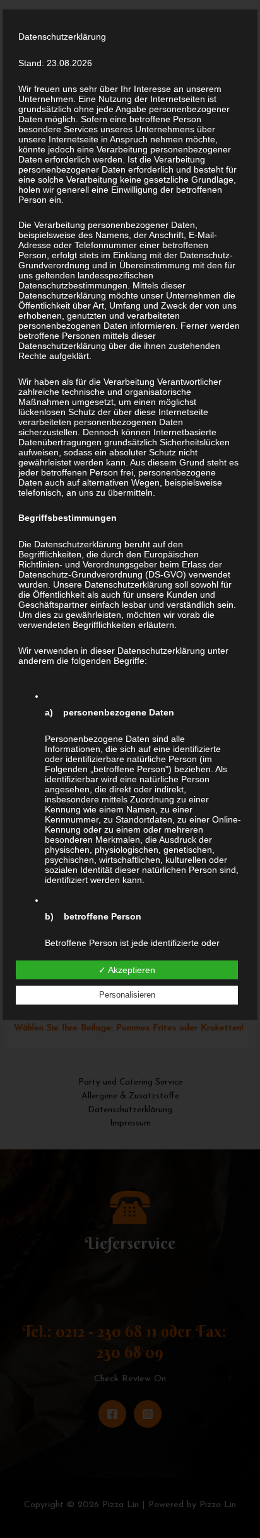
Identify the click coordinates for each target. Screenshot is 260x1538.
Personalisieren (127, 995)
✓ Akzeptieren (126, 970)
